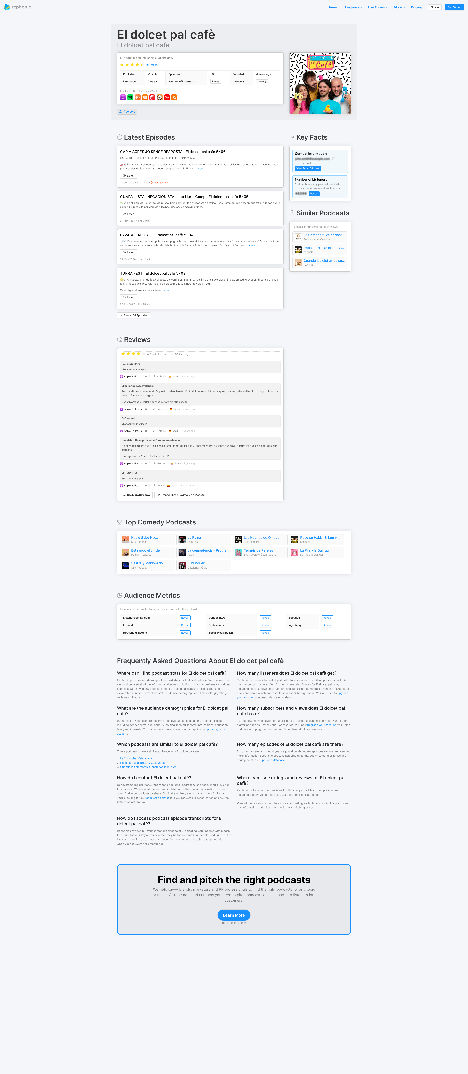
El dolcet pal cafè (143, 45)
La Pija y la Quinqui (314, 550)
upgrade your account (321, 725)
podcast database (273, 760)
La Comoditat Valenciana (323, 235)
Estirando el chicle (145, 550)
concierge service (157, 798)
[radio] (122, 64)
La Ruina (194, 537)
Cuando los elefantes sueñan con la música (324, 260)
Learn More (234, 915)
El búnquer (196, 563)
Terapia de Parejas (258, 550)
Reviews (129, 111)
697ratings (152, 64)
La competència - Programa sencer (208, 550)
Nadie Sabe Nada (144, 537)
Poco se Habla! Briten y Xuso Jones (324, 248)
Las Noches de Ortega (261, 537)
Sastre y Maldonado (147, 563)
